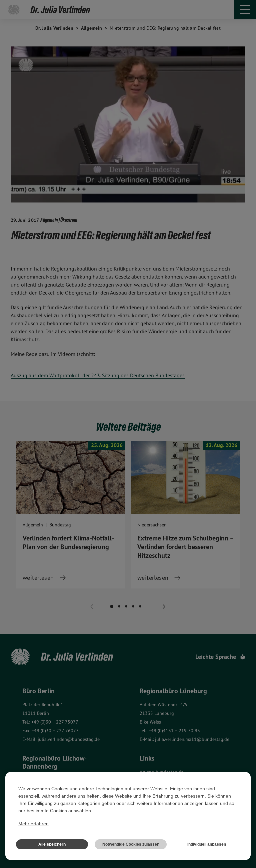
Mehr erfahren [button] (33, 823)
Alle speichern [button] (52, 844)
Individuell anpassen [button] (206, 844)
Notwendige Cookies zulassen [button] (130, 844)
